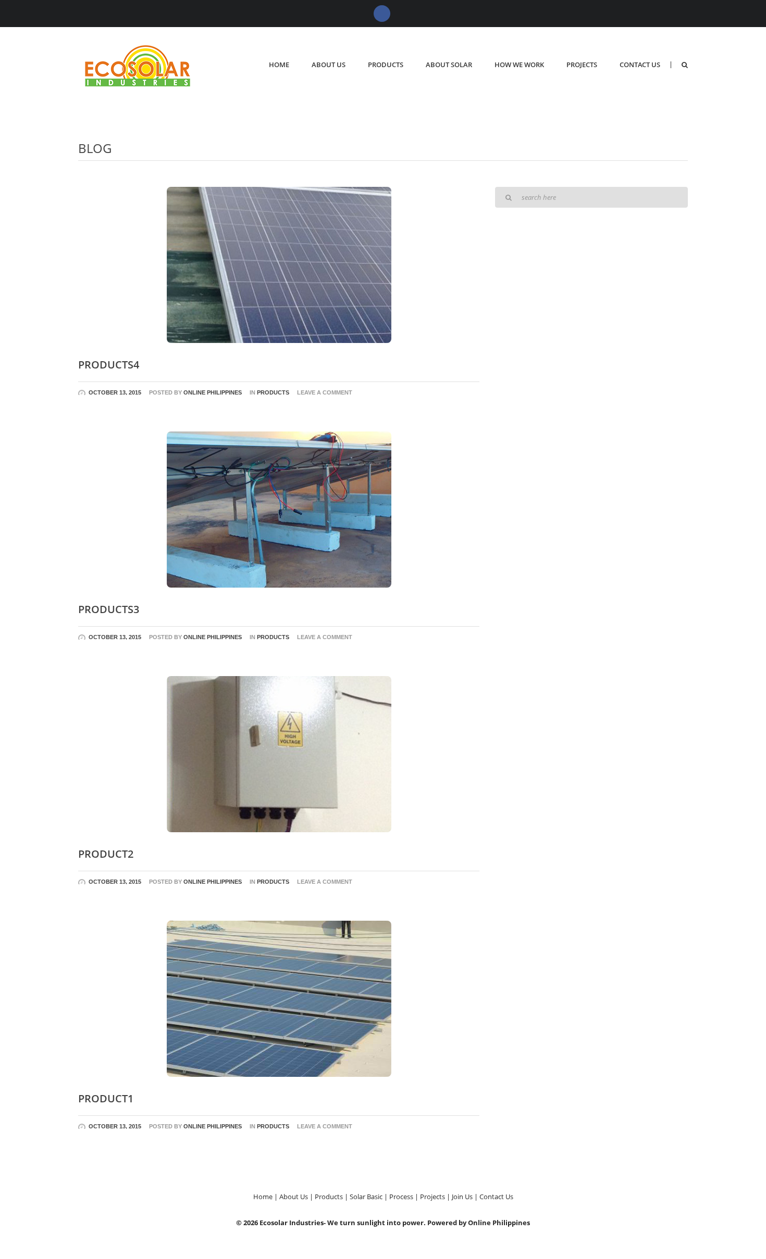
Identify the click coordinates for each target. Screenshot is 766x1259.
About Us (328, 64)
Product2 (105, 854)
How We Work (519, 64)
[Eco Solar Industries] (140, 65)
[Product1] (279, 997)
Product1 (105, 1098)
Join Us (462, 1196)
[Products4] (279, 264)
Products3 (108, 609)
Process (401, 1196)
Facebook (382, 13)
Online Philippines (212, 392)
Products (385, 64)
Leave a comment (324, 392)
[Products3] (279, 508)
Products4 (108, 365)
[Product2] (279, 753)
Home (279, 64)
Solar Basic (366, 1196)
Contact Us (640, 64)
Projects (581, 64)
